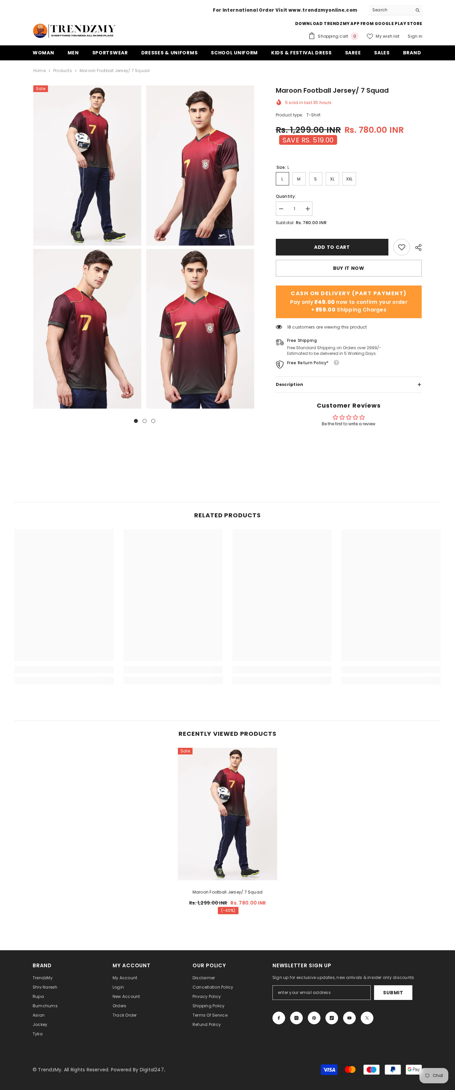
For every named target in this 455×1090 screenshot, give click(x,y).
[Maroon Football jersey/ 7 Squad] (227, 814)
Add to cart (330, 247)
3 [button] (153, 421)
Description (349, 384)
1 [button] (136, 421)
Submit (393, 992)
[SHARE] (416, 247)
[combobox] (390, 10)
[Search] (395, 10)
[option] (88, 247)
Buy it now (348, 268)
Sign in (415, 36)
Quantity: (286, 196)
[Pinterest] (314, 1018)
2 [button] (145, 421)
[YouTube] (349, 1018)
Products (62, 70)
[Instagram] (296, 1018)
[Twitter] (367, 1018)
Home (39, 70)
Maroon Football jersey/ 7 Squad (227, 892)
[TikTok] (331, 1018)
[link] (401, 247)
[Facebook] (278, 1018)
